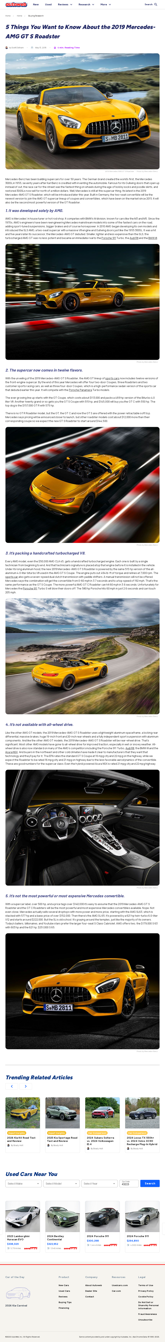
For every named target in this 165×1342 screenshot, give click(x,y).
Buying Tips (65, 1302)
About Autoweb (93, 1285)
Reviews (63, 1296)
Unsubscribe (145, 1319)
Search (150, 1183)
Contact (89, 1296)
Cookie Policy (145, 1296)
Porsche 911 (109, 238)
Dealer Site (91, 1290)
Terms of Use (145, 1285)
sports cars (112, 378)
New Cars (64, 1285)
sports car (11, 577)
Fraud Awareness (147, 1314)
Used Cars (64, 1290)
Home (8, 16)
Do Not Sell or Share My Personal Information (148, 1305)
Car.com (116, 1290)
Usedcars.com (120, 1285)
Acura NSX (11, 752)
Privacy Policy (146, 1290)
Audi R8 (134, 238)
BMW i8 (152, 238)
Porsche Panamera (80, 390)
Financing (64, 1307)
